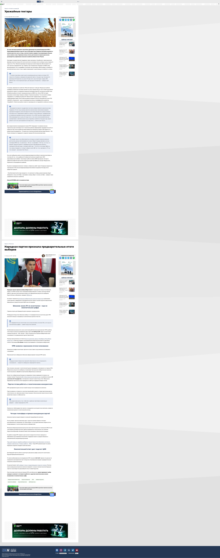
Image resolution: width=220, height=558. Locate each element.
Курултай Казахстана (22, 481)
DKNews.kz (29, 295)
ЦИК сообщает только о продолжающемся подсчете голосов (32, 465)
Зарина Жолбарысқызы (51, 254)
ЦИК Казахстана (32, 481)
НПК (33, 479)
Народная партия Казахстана (13, 479)
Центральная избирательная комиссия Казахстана (30, 298)
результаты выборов (12, 481)
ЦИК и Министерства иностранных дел (31, 377)
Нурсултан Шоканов (26, 479)
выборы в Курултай (39, 479)
